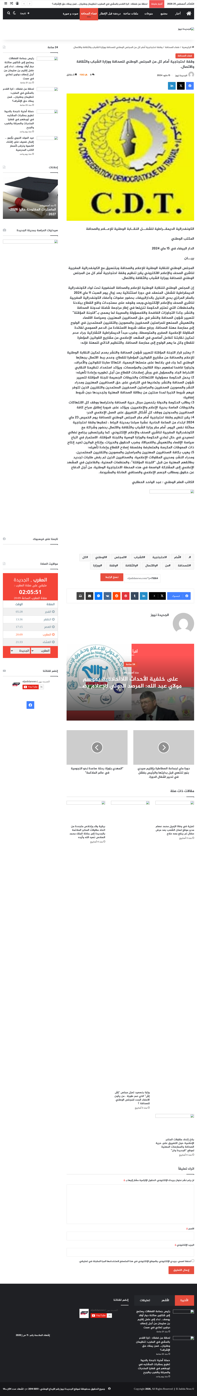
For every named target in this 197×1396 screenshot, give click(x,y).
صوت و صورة (70, 13)
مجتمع (164, 13)
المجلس (119, 557)
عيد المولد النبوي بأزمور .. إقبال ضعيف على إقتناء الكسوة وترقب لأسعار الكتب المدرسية (19, 144)
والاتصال (150, 565)
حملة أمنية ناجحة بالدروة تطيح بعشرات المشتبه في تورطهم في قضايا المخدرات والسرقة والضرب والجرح (19, 119)
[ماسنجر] (98, 596)
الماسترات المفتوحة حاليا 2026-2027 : (32, 212)
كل (84, 557)
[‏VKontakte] (107, 596)
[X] (181, 86)
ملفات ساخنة (130, 13)
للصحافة (183, 565)
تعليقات (145, 1300)
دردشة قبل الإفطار (110, 13)
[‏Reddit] (116, 596)
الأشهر (165, 1300)
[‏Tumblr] (135, 596)
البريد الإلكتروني (184, 1245)
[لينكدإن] (172, 86)
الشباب (138, 557)
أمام (176, 557)
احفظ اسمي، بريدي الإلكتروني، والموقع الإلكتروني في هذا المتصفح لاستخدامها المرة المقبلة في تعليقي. (135, 1261)
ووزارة (96, 565)
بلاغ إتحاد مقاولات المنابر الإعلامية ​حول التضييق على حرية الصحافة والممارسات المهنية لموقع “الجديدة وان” (175, 1145)
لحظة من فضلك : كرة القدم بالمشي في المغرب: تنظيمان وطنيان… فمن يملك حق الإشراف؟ (18, 95)
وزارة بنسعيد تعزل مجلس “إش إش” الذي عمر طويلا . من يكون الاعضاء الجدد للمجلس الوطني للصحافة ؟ (132, 1098)
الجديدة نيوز (181, 75)
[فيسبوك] (190, 86)
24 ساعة (130, 664)
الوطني (100, 557)
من (167, 565)
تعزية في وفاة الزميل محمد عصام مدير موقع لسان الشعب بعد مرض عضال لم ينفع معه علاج (175, 830)
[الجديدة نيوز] (186, 29)
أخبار (178, 13)
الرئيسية (187, 47)
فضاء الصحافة (89, 13)
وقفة (112, 565)
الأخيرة (184, 1300)
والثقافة (130, 565)
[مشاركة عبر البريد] (89, 596)
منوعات (148, 13)
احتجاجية (158, 557)
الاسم (190, 1229)
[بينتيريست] (125, 596)
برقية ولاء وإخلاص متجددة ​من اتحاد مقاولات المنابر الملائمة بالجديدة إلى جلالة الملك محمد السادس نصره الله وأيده (87, 832)
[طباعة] (80, 596)
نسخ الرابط (112, 577)
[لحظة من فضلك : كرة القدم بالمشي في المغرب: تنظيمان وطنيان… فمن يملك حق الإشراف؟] (47, 94)
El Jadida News (184, 1389)
